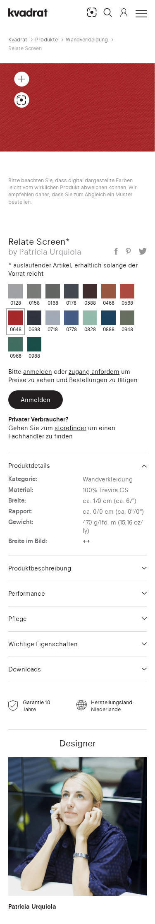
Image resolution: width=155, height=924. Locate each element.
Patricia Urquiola (32, 906)
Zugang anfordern (94, 371)
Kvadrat (17, 39)
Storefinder (70, 427)
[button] (108, 12)
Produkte (46, 39)
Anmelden (37, 371)
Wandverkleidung (87, 39)
